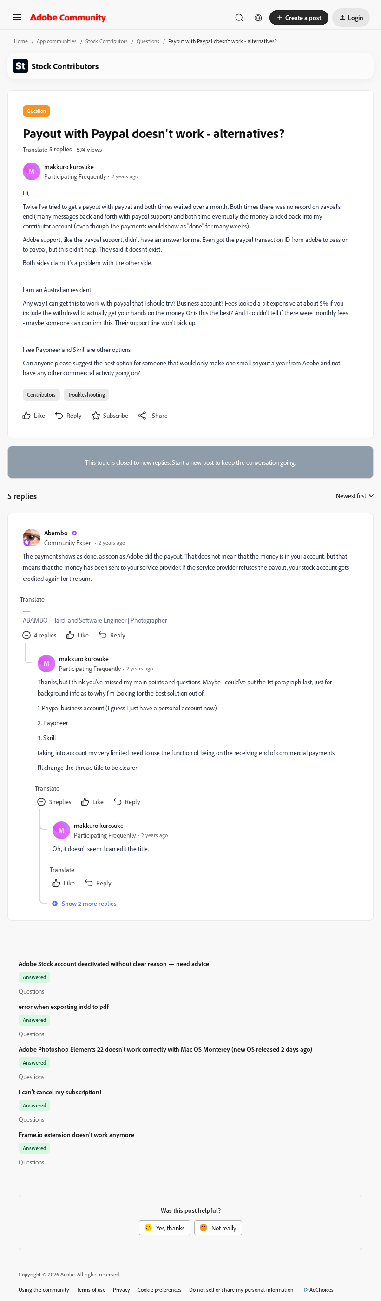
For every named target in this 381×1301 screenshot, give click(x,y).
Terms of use (91, 1289)
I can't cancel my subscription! (60, 1092)
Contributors (41, 394)
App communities (57, 41)
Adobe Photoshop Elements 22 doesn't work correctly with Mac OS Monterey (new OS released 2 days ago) (165, 1049)
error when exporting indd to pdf (64, 1006)
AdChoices (321, 1289)
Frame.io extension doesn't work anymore (76, 1134)
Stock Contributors (106, 41)
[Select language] (258, 17)
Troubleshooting (86, 394)
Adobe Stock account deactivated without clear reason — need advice (114, 964)
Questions (148, 41)
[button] (16, 20)
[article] (190, 585)
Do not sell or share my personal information (241, 1289)
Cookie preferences (160, 1289)
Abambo (56, 533)
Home (21, 41)
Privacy (121, 1289)
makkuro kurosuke (69, 166)
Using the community (44, 1289)
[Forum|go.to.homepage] (68, 17)
